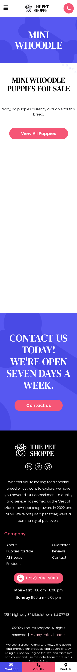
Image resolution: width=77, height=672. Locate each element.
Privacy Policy (41, 634)
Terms (60, 634)
